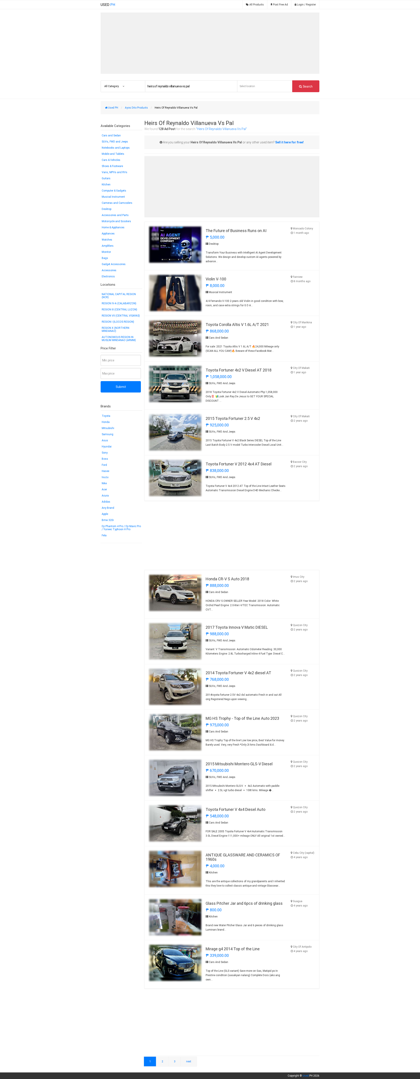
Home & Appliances (113, 227)
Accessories (109, 270)
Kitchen (106, 184)
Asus (105, 440)
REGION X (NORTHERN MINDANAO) (115, 329)
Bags (105, 258)
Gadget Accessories (114, 264)
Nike (104, 483)
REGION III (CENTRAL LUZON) (119, 309)
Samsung (107, 434)
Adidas (106, 501)
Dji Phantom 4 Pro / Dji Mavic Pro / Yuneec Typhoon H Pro (121, 528)
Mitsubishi (108, 428)
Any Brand (108, 507)
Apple (105, 514)
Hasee (105, 471)
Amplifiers (108, 245)
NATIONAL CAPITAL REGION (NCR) (119, 296)
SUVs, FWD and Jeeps (115, 141)
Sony (105, 452)
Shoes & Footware (112, 166)
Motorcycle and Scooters (116, 221)
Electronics (108, 276)
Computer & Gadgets (114, 190)
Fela (104, 535)
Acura (105, 495)
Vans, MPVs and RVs (114, 172)
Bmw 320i (108, 520)
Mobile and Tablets (113, 153)
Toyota (106, 415)
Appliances (108, 233)
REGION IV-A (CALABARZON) (119, 303)
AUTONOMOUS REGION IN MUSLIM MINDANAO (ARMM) (119, 339)
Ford (104, 464)
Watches (107, 239)
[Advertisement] (210, 43)
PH (108, 5)
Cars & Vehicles (111, 160)
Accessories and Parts (115, 215)
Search (307, 86)
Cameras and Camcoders (117, 202)
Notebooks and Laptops (116, 147)
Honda (106, 422)
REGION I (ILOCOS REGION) (118, 321)
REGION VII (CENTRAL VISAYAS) (121, 315)
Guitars (106, 178)
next (188, 1061)
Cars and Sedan (111, 135)
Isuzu (105, 477)
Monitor (106, 251)
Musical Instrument (113, 196)
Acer (104, 489)
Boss (105, 458)
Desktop (106, 209)
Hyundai (107, 446)
